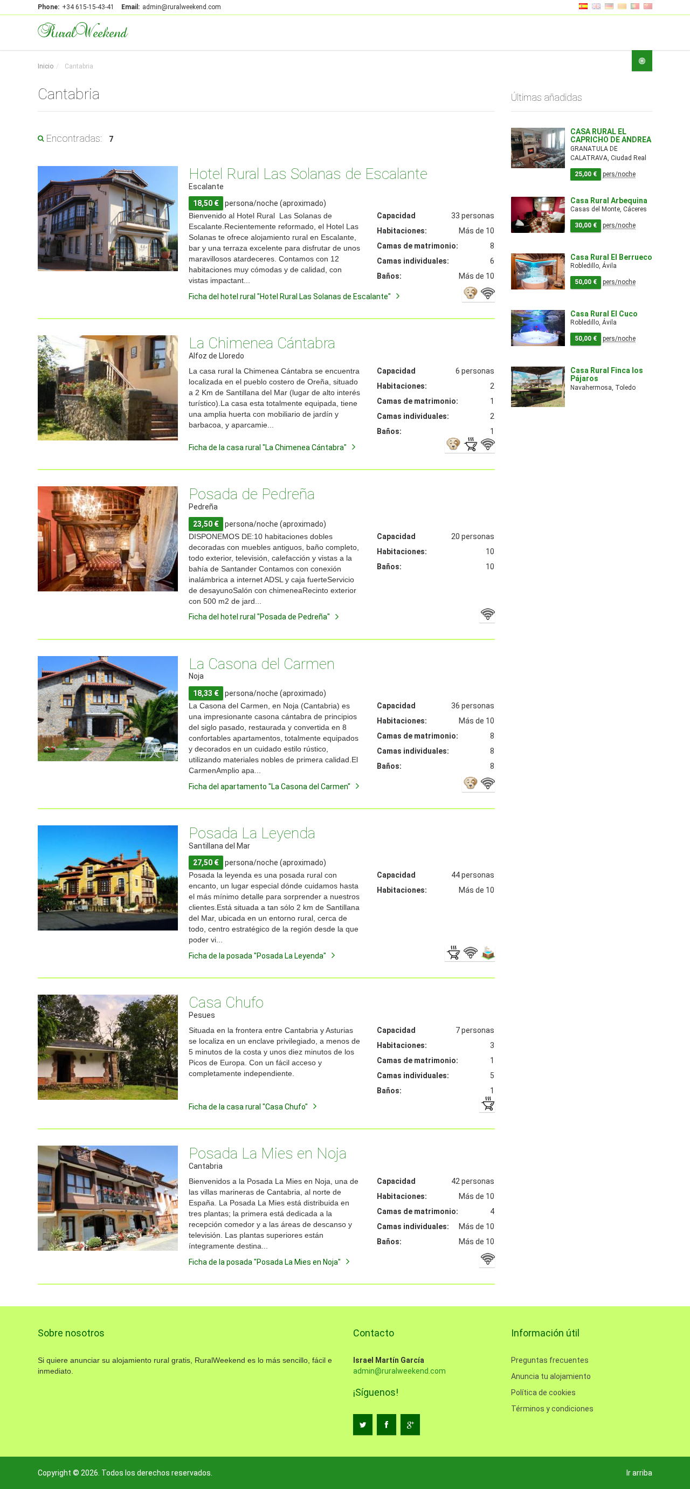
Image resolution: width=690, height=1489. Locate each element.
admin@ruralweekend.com (399, 1371)
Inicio (45, 66)
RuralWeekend (82, 31)
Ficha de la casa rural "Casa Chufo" (248, 1106)
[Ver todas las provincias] (642, 60)
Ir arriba (639, 1473)
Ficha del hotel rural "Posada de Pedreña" (259, 616)
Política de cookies (543, 1392)
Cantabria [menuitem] (78, 66)
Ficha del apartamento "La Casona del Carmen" (269, 786)
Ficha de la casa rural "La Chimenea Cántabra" (268, 447)
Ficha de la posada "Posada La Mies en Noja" (265, 1262)
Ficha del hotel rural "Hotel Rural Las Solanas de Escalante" (290, 296)
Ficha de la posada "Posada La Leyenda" (257, 956)
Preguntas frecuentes (550, 1360)
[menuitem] (45, 66)
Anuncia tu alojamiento (551, 1376)
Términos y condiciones (552, 1408)
